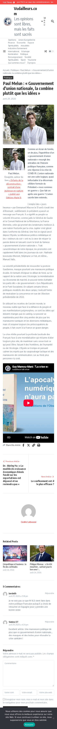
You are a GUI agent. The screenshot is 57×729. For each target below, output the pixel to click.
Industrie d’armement (17, 48)
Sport (23, 60)
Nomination (13, 54)
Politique (24, 54)
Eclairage (25, 51)
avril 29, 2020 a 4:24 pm (18, 625)
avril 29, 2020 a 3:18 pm (18, 596)
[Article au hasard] (45, 51)
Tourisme (32, 60)
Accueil (6, 70)
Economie (21, 42)
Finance (11, 42)
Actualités (25, 45)
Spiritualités (13, 45)
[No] (53, 718)
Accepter (29, 724)
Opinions (12, 40)
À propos (31, 63)
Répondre (49, 593)
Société (28, 57)
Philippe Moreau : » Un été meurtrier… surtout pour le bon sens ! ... (41, 567)
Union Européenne (26, 40)
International (13, 51)
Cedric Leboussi (28, 522)
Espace (31, 42)
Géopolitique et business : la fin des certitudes (14, 565)
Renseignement (15, 57)
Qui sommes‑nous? (16, 63)
